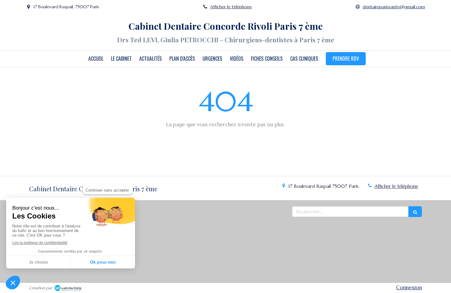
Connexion (409, 287)
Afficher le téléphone (231, 7)
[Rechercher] (415, 211)
